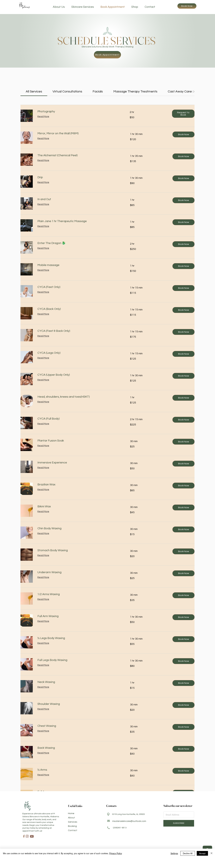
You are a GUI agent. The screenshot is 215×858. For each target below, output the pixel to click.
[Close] (211, 853)
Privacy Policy (115, 853)
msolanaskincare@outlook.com (129, 821)
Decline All (187, 853)
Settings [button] (174, 853)
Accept (202, 853)
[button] (183, 114)
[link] (34, 91)
